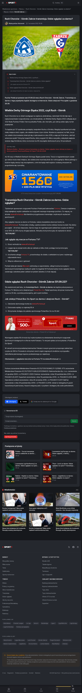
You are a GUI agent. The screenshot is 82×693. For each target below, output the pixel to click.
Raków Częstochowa (10, 644)
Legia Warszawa (19, 640)
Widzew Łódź (67, 640)
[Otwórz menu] (3, 3)
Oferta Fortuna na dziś (49, 600)
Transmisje (5, 593)
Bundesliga (44, 623)
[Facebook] (73, 547)
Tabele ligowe (47, 564)
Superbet (45, 603)
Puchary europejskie (22, 627)
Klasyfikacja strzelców (49, 568)
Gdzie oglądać (7, 596)
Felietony (5, 613)
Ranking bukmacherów (49, 583)
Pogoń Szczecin (55, 640)
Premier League (18, 623)
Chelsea (64, 644)
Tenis (4, 568)
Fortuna (57, 209)
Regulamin (10, 673)
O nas (4, 673)
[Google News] (78, 547)
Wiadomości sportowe (9, 9)
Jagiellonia (22, 644)
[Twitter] (69, 547)
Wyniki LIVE (46, 561)
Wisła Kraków (8, 640)
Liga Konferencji (8, 627)
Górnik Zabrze (42, 640)
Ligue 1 (53, 623)
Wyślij (74, 421)
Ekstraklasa (7, 623)
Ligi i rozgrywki (47, 574)
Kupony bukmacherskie (50, 586)
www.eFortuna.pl (17, 214)
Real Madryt (55, 644)
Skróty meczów (7, 600)
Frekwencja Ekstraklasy (10, 603)
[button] (41, 181)
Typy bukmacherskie (49, 593)
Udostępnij (12, 401)
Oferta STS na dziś (48, 596)
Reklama (37, 673)
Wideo (4, 583)
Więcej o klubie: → (15, 12)
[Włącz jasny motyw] (78, 3)
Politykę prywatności (10, 428)
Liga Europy (73, 623)
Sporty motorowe (8, 574)
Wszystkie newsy (8, 561)
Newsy (21, 9)
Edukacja (5, 610)
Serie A (36, 623)
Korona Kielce (33, 644)
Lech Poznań (31, 640)
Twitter (24, 401)
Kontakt (31, 673)
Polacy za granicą (8, 586)
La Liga (28, 623)
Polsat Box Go (39, 290)
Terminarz (45, 571)
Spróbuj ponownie (10, 437)
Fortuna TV (25, 255)
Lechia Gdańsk (44, 644)
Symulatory (6, 607)
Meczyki (26, 266)
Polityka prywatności (21, 673)
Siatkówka (6, 571)
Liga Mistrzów (62, 623)
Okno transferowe (8, 590)
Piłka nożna (6, 564)
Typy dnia (45, 590)
